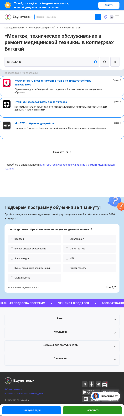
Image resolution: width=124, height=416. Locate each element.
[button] (62, 320)
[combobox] (66, 17)
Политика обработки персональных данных (24, 393)
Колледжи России (14, 27)
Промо (116, 80)
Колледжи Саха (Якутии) (42, 27)
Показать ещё (62, 152)
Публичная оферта (13, 389)
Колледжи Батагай (70, 27)
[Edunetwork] (18, 17)
